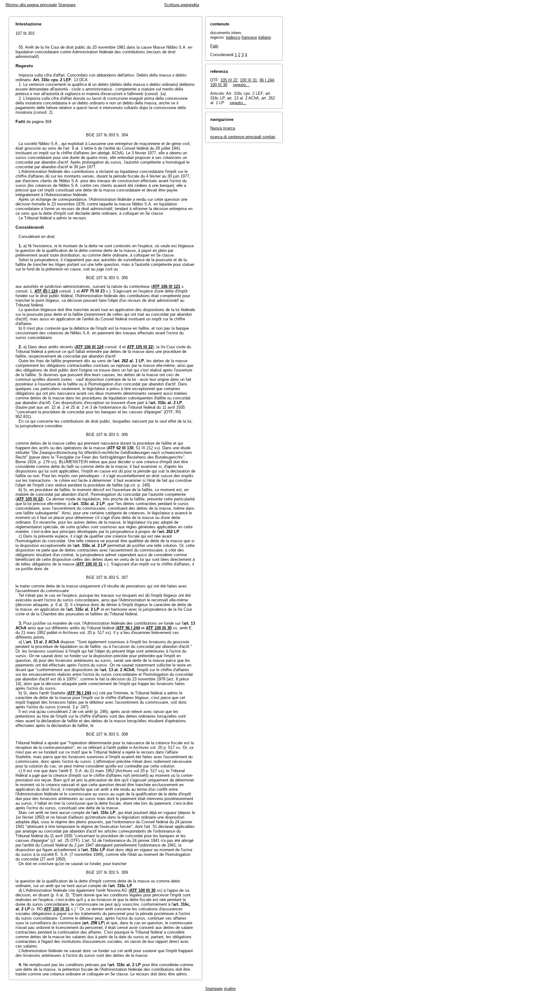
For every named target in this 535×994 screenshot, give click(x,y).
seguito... (241, 84)
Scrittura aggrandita (181, 4)
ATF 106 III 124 (89, 347)
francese (249, 37)
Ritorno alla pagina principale (31, 4)
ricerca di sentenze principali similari (242, 136)
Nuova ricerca (222, 128)
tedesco (233, 37)
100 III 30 (218, 84)
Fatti (214, 46)
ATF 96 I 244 (128, 628)
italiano (264, 37)
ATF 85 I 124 (46, 291)
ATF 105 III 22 (140, 347)
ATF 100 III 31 (89, 564)
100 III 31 (248, 80)
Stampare (67, 4)
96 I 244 (266, 80)
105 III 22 (228, 80)
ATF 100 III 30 (159, 628)
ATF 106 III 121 (166, 286)
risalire (230, 988)
